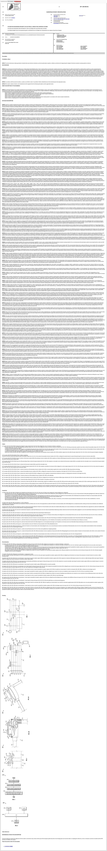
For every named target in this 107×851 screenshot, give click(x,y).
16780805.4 (13, 17)
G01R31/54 (81, 15)
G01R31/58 (55, 16)
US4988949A (7, 846)
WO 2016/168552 (56, 23)
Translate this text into (4, 1)
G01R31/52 (55, 15)
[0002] (11, 846)
